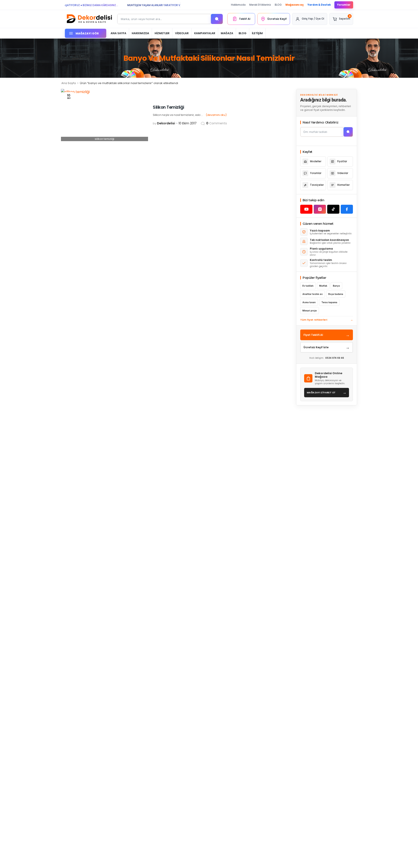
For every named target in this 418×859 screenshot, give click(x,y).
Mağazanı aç (294, 5)
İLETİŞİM (257, 33)
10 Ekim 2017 (188, 123)
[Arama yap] (217, 19)
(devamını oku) (216, 115)
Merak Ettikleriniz (260, 5)
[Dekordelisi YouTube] (306, 209)
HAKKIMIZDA (140, 33)
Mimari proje (309, 310)
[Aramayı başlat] (348, 132)
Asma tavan (309, 302)
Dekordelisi (166, 123)
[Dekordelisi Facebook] (347, 209)
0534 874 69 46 (334, 358)
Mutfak (323, 285)
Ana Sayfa (68, 83)
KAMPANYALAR (204, 33)
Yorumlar (344, 5)
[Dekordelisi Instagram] (320, 209)
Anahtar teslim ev (312, 294)
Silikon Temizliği (168, 107)
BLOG (278, 5)
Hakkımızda (238, 5)
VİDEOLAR (182, 33)
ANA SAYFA (118, 33)
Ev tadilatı (308, 285)
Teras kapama (329, 302)
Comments (216, 123)
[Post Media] (104, 115)
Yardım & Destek (319, 5)
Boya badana (335, 294)
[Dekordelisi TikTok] (333, 209)
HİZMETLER (162, 33)
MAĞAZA (227, 33)
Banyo (336, 285)
